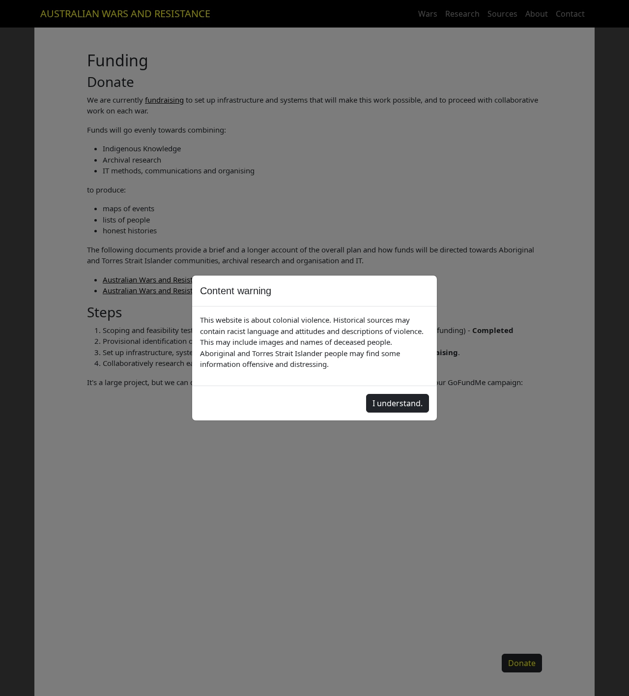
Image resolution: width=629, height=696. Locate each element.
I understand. (397, 403)
